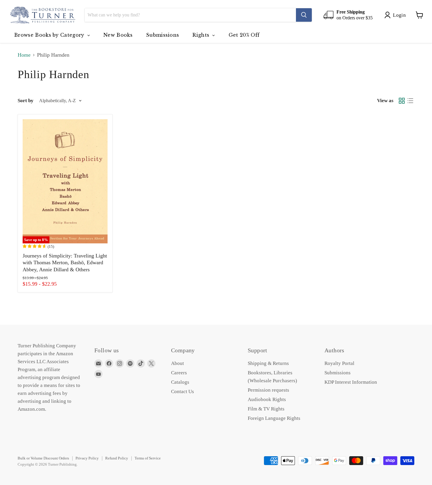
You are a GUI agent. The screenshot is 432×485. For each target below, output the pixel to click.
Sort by (26, 100)
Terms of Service (148, 458)
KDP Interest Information (350, 382)
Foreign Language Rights (274, 418)
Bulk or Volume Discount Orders (43, 458)
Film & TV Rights (266, 409)
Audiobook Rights (267, 399)
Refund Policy (116, 458)
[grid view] (401, 101)
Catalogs (180, 382)
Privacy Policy (87, 458)
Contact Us (182, 391)
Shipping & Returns (268, 363)
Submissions (337, 372)
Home (24, 55)
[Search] (304, 15)
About (177, 363)
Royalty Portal (339, 363)
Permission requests (268, 390)
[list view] (410, 101)
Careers (179, 372)
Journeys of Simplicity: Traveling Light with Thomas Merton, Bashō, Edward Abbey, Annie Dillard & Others (65, 262)
